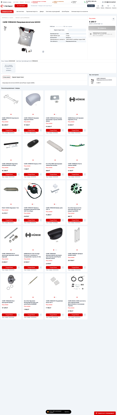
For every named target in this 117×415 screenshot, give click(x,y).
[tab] (59, 30)
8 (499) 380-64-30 (91, 2)
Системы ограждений (53, 11)
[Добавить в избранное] (18, 130)
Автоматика (20, 11)
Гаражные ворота (31, 11)
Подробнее (9, 130)
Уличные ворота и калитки (79, 11)
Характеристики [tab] (18, 77)
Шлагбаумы (65, 11)
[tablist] (68, 30)
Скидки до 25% (7, 11)
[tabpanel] (68, 37)
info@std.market (110, 2)
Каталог (22, 5)
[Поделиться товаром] (113, 18)
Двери (42, 11)
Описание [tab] (6, 77)
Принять (67, 411)
